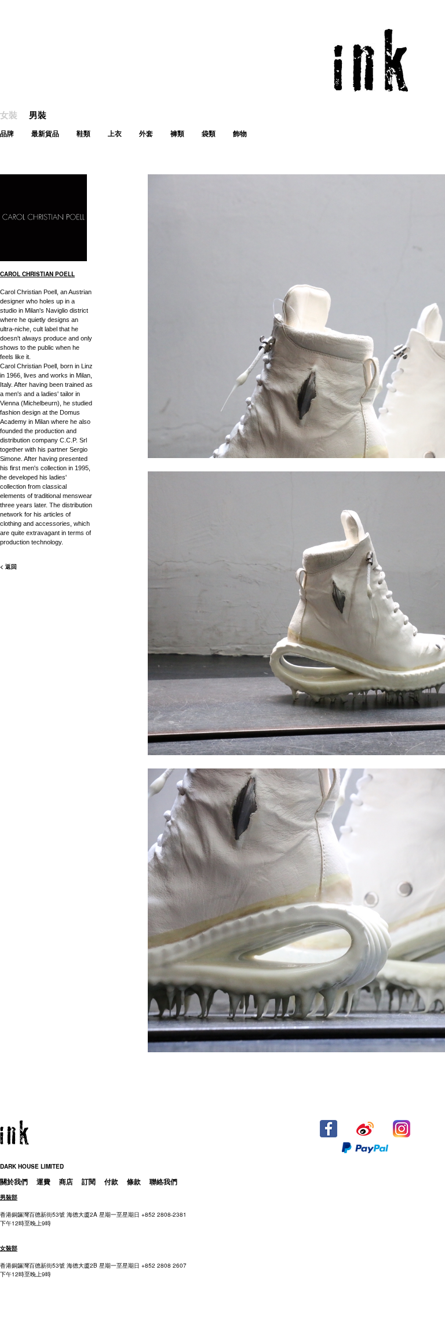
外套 (146, 133)
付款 (111, 1181)
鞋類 (83, 133)
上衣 (115, 133)
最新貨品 (45, 133)
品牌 (7, 133)
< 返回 (8, 566)
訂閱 (89, 1181)
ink (371, 60)
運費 (43, 1181)
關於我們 (14, 1181)
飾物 (240, 133)
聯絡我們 (163, 1181)
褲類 (177, 133)
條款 (134, 1181)
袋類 (209, 133)
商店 (66, 1181)
